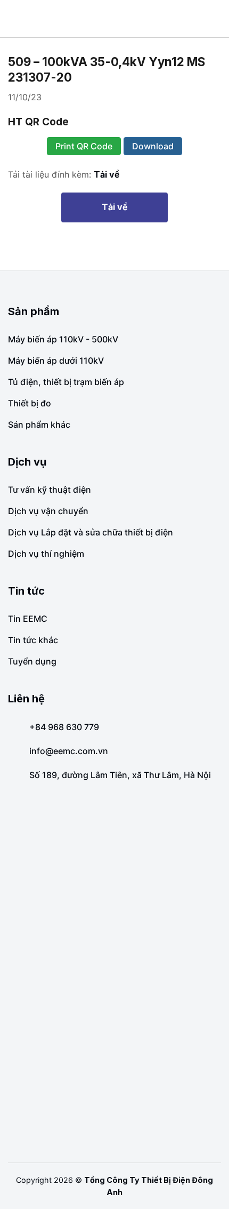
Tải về (107, 174)
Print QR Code (83, 146)
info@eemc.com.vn (68, 751)
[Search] (216, 18)
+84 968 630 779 (64, 727)
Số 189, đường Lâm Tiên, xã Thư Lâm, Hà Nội (120, 775)
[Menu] (16, 19)
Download (153, 146)
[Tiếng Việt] (199, 19)
